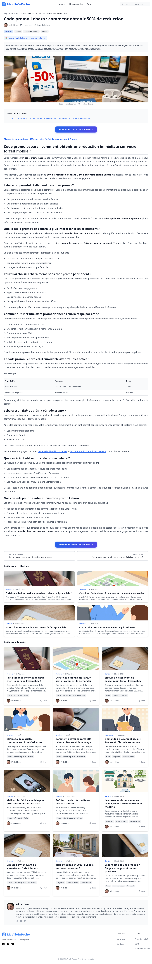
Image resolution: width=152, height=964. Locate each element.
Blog (89, 4)
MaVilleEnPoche (70, 959)
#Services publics (31, 31)
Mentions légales (142, 948)
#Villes (44, 31)
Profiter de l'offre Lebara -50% (74, 129)
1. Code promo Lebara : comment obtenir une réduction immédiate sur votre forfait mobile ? (48, 118)
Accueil (62, 4)
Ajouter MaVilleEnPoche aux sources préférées (26, 38)
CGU (137, 944)
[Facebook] (8, 944)
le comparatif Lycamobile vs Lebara (88, 451)
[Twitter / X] (3, 944)
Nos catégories (76, 4)
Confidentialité (141, 939)
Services (14, 13)
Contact (120, 944)
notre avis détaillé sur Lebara (52, 451)
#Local (18, 31)
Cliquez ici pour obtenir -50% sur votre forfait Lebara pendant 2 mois (40, 139)
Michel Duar (13, 25)
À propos (121, 939)
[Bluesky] (12, 944)
